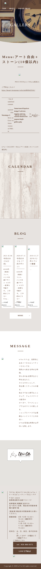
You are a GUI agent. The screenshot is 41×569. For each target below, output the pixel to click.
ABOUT (12, 8)
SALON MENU (24, 8)
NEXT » (36, 115)
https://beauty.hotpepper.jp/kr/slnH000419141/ (18, 90)
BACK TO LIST (20, 115)
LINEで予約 (24, 551)
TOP (4, 8)
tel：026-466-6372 (25, 544)
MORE (20, 315)
